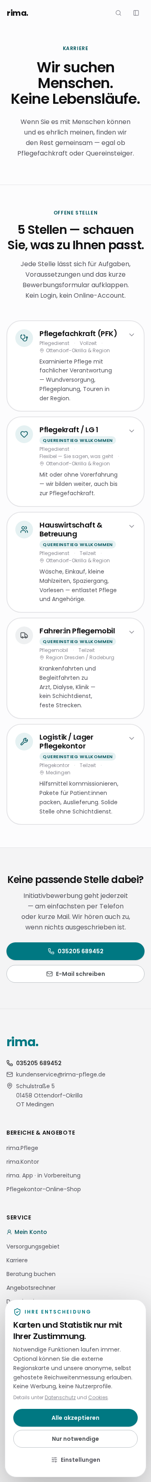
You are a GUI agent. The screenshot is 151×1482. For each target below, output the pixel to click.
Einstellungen (80, 1460)
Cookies (98, 1397)
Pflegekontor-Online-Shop (43, 1189)
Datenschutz (60, 1397)
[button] (136, 13)
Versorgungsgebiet (33, 1246)
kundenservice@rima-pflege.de (60, 1074)
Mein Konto (30, 1232)
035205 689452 (80, 951)
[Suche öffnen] (118, 13)
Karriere (17, 1260)
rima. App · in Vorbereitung (43, 1175)
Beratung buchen (31, 1274)
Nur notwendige (75, 1439)
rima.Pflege (22, 1148)
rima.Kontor (22, 1162)
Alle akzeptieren (75, 1418)
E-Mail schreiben (80, 974)
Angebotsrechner (31, 1288)
